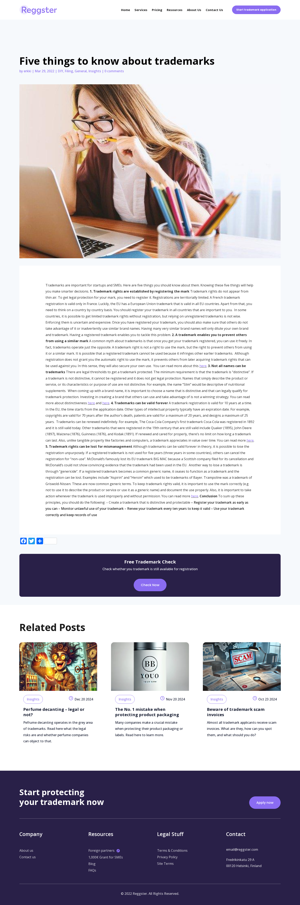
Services (140, 10)
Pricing (157, 10)
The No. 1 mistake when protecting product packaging (147, 712)
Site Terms (165, 863)
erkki (27, 71)
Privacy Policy (167, 857)
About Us (194, 10)
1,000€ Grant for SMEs (105, 857)
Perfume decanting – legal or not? (53, 712)
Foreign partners (101, 850)
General (81, 71)
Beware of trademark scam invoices (235, 712)
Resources (174, 10)
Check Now (150, 585)
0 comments (114, 71)
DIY (60, 71)
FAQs (92, 870)
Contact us (27, 857)
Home (125, 10)
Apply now (264, 802)
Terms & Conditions (172, 850)
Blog (92, 864)
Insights (94, 71)
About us (26, 850)
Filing (69, 71)
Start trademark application (256, 9)
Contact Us (214, 10)
